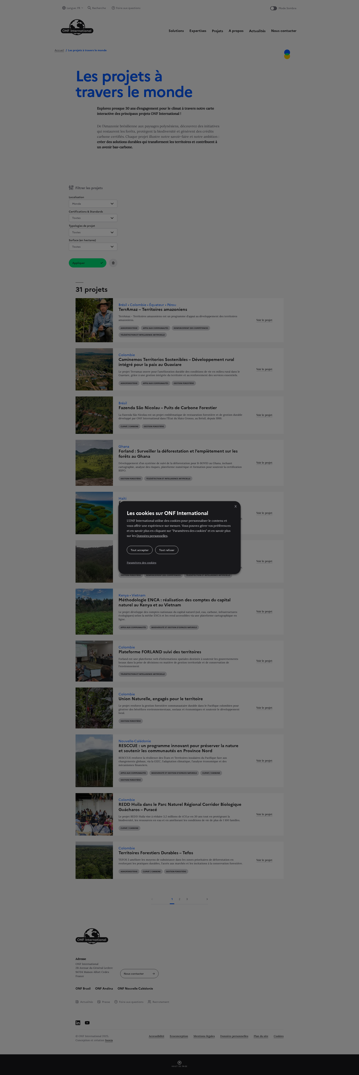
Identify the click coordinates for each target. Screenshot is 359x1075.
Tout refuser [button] (166, 550)
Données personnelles (151, 536)
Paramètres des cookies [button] (141, 562)
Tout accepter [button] (140, 550)
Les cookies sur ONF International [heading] (167, 513)
